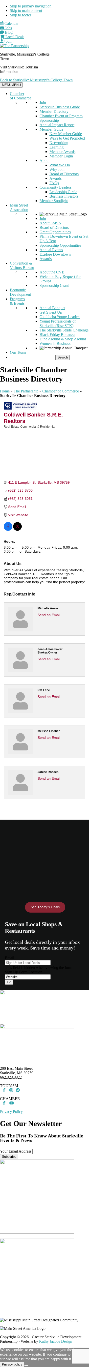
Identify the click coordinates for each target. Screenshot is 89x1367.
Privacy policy (12, 1364)
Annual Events (51, 250)
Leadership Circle (63, 192)
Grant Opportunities (55, 232)
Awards (55, 178)
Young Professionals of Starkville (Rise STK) (58, 323)
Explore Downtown (55, 254)
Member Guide (51, 129)
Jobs (8, 28)
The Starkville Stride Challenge (64, 330)
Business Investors (63, 196)
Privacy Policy (11, 1111)
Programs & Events (17, 301)
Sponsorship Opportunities (60, 245)
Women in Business (55, 343)
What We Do (59, 165)
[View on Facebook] (8, 530)
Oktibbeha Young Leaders (60, 317)
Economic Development (20, 292)
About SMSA (50, 223)
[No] (26, 1365)
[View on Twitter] (17, 530)
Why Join (57, 169)
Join (8, 41)
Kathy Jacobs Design (55, 1341)
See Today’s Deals (45, 907)
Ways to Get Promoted (67, 138)
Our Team (18, 352)
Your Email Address (15, 1151)
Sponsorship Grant (54, 285)
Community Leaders (55, 187)
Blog (8, 32)
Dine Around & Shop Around (63, 339)
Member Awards (62, 151)
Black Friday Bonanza (57, 334)
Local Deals (14, 37)
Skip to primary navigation (30, 6)
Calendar (11, 23)
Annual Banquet (52, 308)
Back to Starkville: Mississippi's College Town (36, 80)
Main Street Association (19, 207)
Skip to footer (20, 15)
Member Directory (54, 111)
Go (9, 982)
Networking (58, 143)
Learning (56, 147)
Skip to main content (26, 10)
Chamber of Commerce (20, 95)
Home (5, 391)
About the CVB (52, 272)
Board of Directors (64, 174)
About (44, 160)
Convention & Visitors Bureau (22, 265)
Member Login (61, 156)
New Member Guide (65, 134)
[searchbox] (33, 357)
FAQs (54, 183)
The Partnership (26, 391)
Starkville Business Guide (60, 107)
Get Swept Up (51, 312)
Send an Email (49, 615)
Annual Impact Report (57, 125)
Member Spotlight (54, 201)
